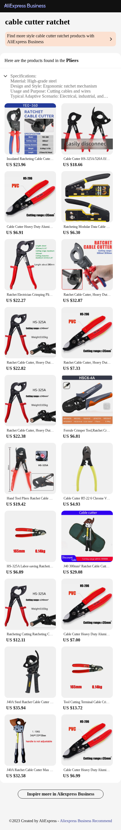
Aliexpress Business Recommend (86, 821)
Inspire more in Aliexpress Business (60, 794)
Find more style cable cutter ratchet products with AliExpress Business (50, 38)
